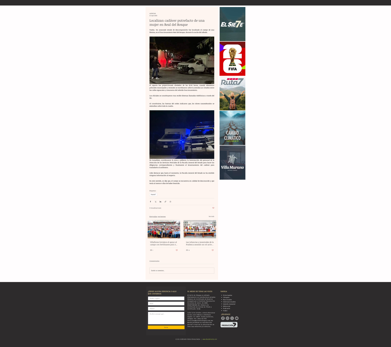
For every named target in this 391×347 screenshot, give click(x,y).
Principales (227, 295)
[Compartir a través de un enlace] (165, 202)
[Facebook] (223, 318)
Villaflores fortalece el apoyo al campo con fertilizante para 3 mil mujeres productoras (163, 243)
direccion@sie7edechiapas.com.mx (200, 320)
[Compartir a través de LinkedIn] (160, 202)
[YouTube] (236, 318)
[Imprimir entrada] (170, 202)
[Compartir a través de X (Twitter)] (155, 202)
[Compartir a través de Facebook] (150, 202)
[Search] (243, 3)
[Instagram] (227, 318)
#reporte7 (153, 194)
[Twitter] (232, 318)
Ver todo (211, 216)
